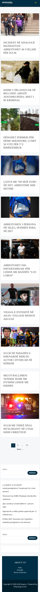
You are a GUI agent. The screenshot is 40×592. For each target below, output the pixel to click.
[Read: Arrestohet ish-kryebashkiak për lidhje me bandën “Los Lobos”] (20, 249)
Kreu (20, 567)
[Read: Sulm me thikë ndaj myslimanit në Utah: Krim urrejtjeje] (20, 406)
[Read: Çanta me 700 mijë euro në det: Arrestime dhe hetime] (20, 165)
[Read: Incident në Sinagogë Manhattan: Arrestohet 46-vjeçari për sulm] (20, 24)
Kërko (5, 469)
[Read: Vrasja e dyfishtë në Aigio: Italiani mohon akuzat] (20, 294)
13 (27, 445)
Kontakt (20, 570)
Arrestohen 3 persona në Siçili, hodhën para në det (19, 228)
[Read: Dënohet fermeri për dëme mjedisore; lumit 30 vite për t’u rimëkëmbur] (20, 119)
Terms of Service (20, 572)
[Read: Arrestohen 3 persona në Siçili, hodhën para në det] (20, 207)
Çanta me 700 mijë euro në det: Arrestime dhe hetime (19, 185)
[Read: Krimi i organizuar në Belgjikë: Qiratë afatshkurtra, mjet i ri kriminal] (20, 72)
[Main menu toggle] (35, 2)
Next (20, 449)
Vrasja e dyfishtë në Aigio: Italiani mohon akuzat (19, 316)
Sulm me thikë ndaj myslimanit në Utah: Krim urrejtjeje (18, 429)
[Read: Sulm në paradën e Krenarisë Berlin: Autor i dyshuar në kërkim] (20, 337)
